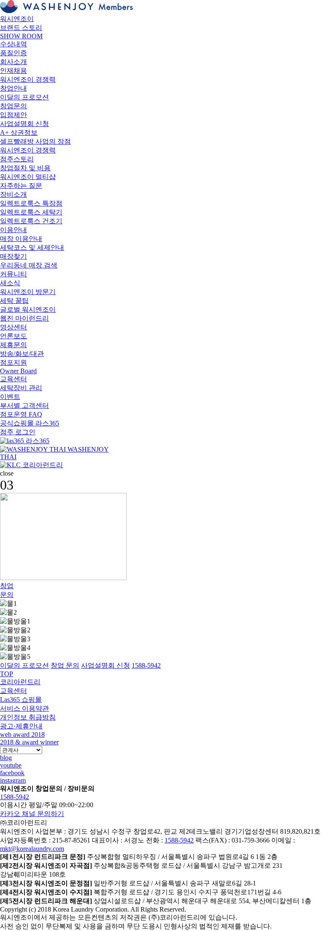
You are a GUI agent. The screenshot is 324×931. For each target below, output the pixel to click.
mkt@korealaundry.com (32, 848)
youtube (11, 765)
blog (6, 757)
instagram (13, 780)
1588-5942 (14, 796)
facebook (12, 772)
